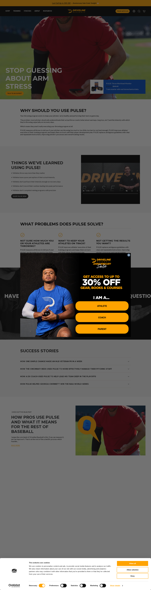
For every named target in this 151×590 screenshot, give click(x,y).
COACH (102, 317)
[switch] (63, 585)
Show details (115, 586)
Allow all (132, 563)
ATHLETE (102, 305)
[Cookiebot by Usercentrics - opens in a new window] (14, 585)
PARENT (102, 329)
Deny (133, 576)
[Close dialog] (129, 255)
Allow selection (133, 570)
